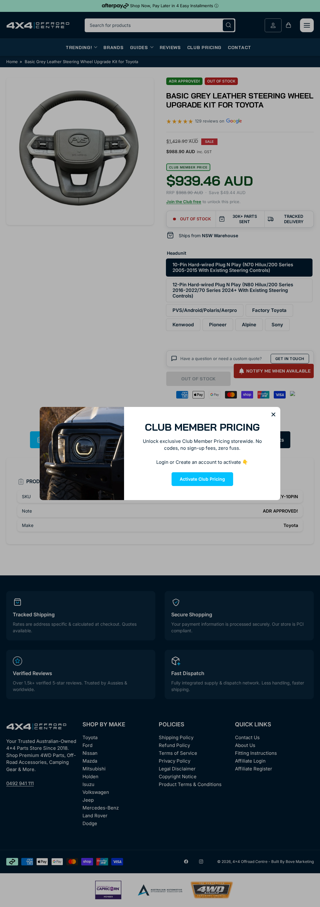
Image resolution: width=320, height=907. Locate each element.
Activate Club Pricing (202, 479)
